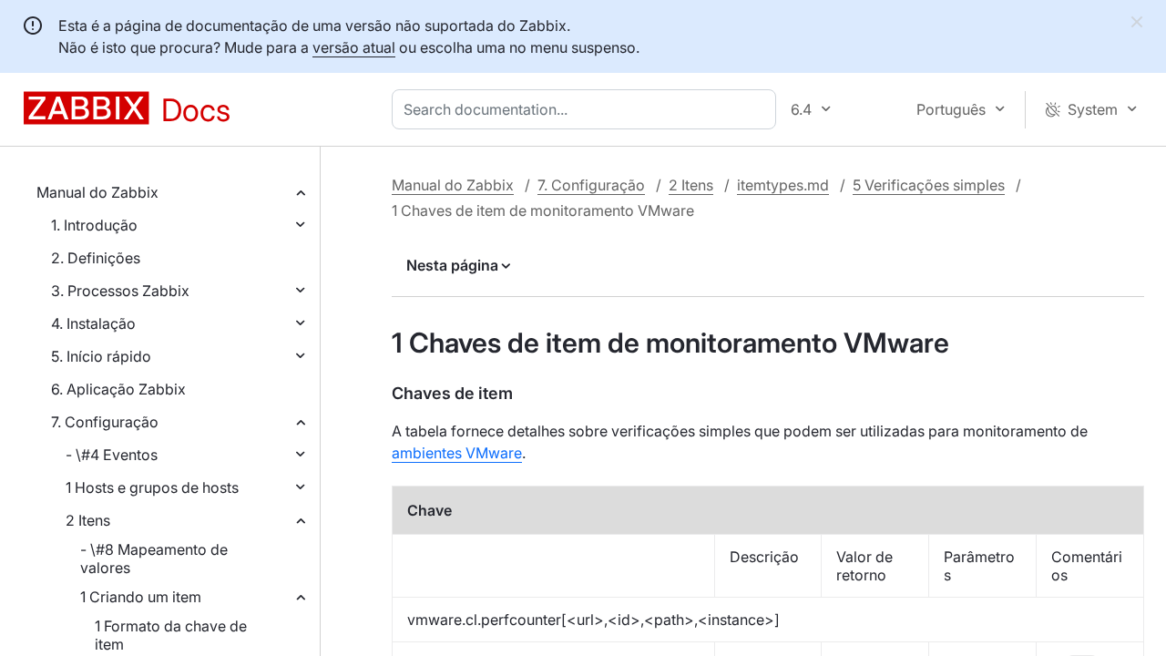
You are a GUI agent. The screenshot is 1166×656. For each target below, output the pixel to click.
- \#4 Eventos (112, 455)
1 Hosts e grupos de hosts (152, 487)
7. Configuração (105, 422)
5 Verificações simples (929, 185)
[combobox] (587, 109)
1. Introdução (94, 225)
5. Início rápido (101, 356)
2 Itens (88, 520)
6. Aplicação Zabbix (118, 389)
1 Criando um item (140, 597)
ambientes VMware (457, 453)
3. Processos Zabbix (120, 291)
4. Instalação (93, 323)
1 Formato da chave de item (171, 635)
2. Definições (95, 258)
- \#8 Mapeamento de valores (154, 558)
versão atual (353, 47)
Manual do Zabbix (97, 192)
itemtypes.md (783, 185)
